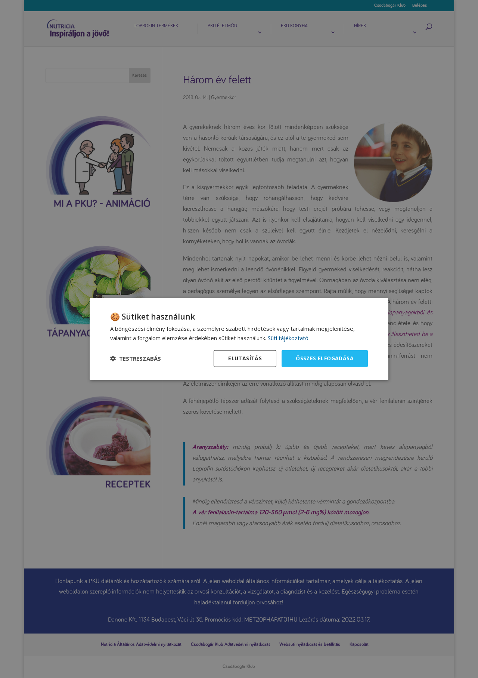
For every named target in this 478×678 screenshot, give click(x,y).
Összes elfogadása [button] (325, 358)
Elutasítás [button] (245, 358)
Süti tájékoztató (288, 338)
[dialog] (239, 339)
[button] (135, 358)
